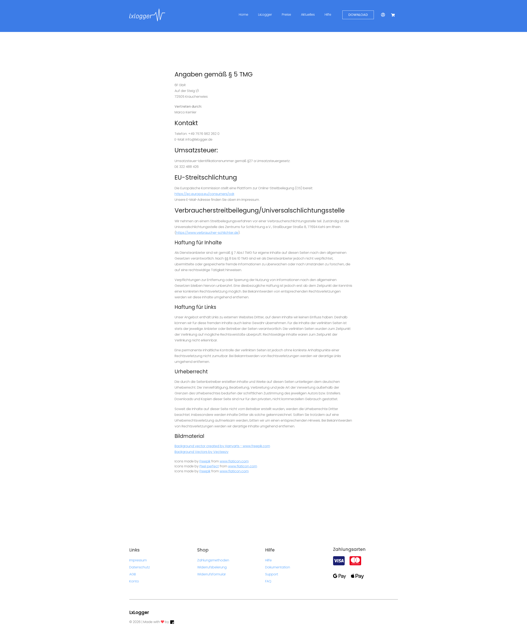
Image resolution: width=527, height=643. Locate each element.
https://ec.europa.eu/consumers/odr (204, 194)
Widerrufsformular (211, 574)
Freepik (204, 461)
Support (271, 574)
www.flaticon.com (234, 461)
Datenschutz (139, 567)
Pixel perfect (209, 466)
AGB (132, 574)
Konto (134, 581)
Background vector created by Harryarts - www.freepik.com (222, 446)
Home (243, 14)
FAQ (268, 581)
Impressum (138, 560)
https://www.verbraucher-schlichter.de (207, 232)
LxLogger (265, 14)
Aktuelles (308, 14)
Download (358, 14)
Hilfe (328, 14)
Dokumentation (277, 567)
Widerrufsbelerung (212, 567)
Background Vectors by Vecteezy (202, 451)
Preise (286, 14)
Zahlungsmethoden (213, 560)
